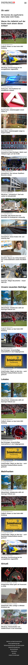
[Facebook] (10, 636)
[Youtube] (18, 636)
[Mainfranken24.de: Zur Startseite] (8, 3)
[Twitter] (14, 636)
